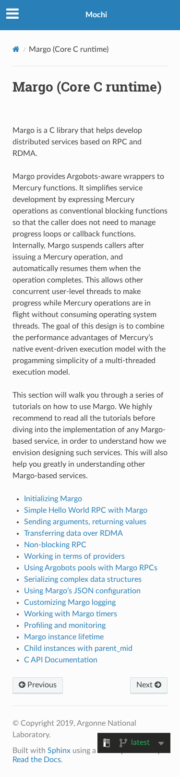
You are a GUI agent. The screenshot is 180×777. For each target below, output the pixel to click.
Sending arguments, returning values (85, 522)
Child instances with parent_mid (78, 648)
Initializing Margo (53, 499)
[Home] (16, 49)
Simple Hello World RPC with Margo (85, 510)
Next (145, 685)
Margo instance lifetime (64, 637)
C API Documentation (60, 660)
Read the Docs (36, 760)
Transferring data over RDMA (73, 533)
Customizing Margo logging (70, 602)
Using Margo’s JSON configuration (82, 591)
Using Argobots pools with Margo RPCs (90, 568)
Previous (41, 685)
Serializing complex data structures (83, 579)
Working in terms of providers (74, 556)
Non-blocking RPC (55, 545)
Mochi (96, 15)
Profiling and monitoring (65, 625)
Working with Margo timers (70, 614)
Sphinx (59, 750)
